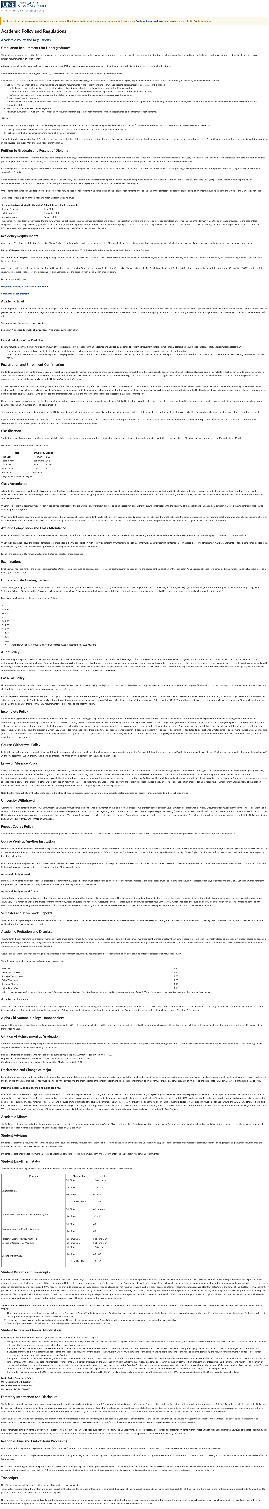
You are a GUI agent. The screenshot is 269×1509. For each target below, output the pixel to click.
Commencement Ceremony (15, 294)
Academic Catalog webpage (149, 21)
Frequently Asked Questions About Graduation (24, 287)
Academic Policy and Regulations (26, 40)
